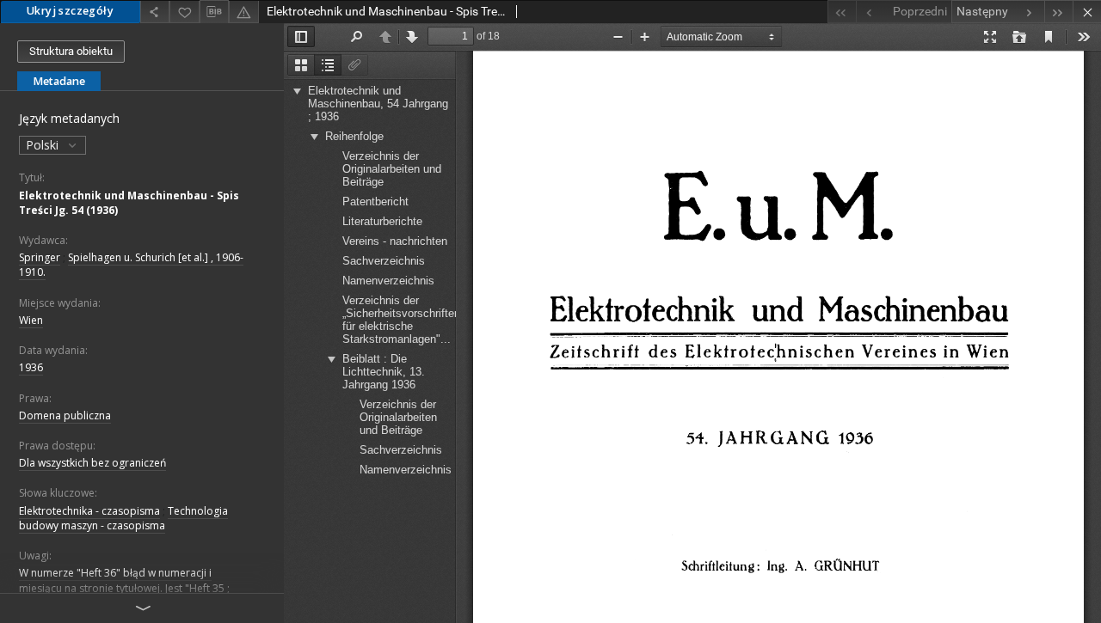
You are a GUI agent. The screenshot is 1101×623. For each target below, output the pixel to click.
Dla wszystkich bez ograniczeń (92, 462)
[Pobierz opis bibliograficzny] (214, 12)
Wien (31, 320)
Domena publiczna (65, 415)
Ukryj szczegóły (70, 10)
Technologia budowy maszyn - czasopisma (123, 518)
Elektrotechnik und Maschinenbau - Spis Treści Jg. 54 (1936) (129, 202)
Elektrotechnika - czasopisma (89, 511)
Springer (39, 257)
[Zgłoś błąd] (243, 11)
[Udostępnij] (154, 11)
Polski (44, 145)
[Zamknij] (1087, 11)
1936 (31, 367)
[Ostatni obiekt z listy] (1058, 11)
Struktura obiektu (71, 51)
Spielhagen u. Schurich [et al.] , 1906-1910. (131, 264)
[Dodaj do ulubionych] (184, 11)
